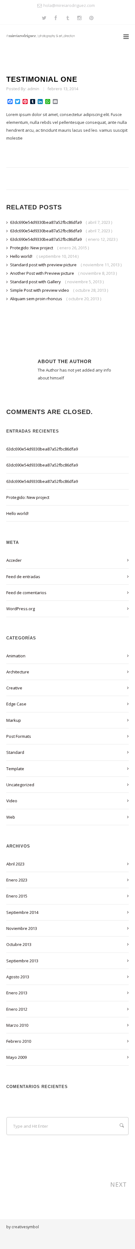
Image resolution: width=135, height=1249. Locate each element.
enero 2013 (16, 993)
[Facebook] (55, 18)
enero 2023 (16, 880)
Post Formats (18, 736)
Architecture (17, 672)
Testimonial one (41, 79)
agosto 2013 (17, 977)
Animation (15, 656)
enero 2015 (16, 896)
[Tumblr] (67, 18)
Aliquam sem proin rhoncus (36, 298)
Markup (13, 720)
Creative (14, 688)
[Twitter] (44, 18)
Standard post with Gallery (36, 282)
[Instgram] (79, 18)
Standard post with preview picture (44, 265)
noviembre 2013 (21, 928)
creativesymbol (25, 1227)
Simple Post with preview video (40, 290)
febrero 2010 (18, 1041)
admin (33, 88)
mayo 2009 (16, 1057)
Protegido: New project (32, 248)
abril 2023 (15, 864)
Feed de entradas (23, 576)
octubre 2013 (18, 944)
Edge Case (16, 704)
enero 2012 (16, 1009)
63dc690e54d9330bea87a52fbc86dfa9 (46, 222)
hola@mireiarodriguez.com (69, 5)
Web (10, 817)
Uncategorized (20, 785)
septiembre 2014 (22, 912)
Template (15, 768)
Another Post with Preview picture (42, 273)
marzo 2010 (17, 1025)
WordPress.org (20, 608)
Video (11, 801)
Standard (15, 752)
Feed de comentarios (26, 592)
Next (119, 1184)
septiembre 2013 (22, 961)
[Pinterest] (91, 18)
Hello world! (21, 256)
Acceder (14, 560)
